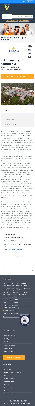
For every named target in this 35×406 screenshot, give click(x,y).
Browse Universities (12, 20)
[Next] (31, 264)
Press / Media (8, 369)
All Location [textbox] (7, 16)
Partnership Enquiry (9, 378)
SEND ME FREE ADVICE (14, 357)
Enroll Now (21, 76)
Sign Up (30, 1)
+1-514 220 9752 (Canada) (11, 308)
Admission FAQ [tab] (9, 119)
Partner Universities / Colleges (12, 372)
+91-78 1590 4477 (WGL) (11, 302)
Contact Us (7, 384)
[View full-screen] (32, 271)
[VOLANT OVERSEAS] (7, 9)
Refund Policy (8, 388)
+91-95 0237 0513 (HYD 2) (11, 299)
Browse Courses (24, 20)
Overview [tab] (7, 110)
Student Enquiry (8, 348)
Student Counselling (9, 335)
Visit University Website (15, 249)
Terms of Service (9, 391)
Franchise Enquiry (9, 381)
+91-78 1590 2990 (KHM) (11, 305)
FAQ (5, 375)
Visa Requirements (9, 342)
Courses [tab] (7, 115)
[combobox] (7, 16)
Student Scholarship (10, 345)
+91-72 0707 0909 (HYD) (11, 297)
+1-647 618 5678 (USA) (10, 310)
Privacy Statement (9, 394)
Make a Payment (9, 351)
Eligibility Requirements (10, 339)
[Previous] (4, 264)
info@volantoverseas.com (11, 313)
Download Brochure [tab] (10, 124)
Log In (23, 1)
